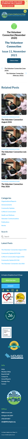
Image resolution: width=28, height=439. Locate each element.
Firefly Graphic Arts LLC (10, 434)
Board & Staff (5, 374)
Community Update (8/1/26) (10, 260)
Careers (3, 384)
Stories (3, 225)
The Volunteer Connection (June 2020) (15, 69)
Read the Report (8, 6)
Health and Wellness (7, 215)
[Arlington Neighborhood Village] (13, 17)
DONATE (10, 286)
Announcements (6, 205)
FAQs (3, 369)
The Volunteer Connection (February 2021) (15, 74)
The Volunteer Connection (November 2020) (14, 35)
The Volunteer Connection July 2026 (13, 263)
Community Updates (7, 208)
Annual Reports (6, 379)
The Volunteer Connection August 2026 (14, 250)
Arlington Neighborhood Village (8, 432)
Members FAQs (6, 371)
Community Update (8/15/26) (10, 253)
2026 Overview (10, 280)
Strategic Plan (5, 381)
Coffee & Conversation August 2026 (12, 257)
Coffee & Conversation (8, 211)
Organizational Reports (8, 201)
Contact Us (4, 376)
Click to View (14, 60)
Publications (5, 222)
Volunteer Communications (10, 117)
